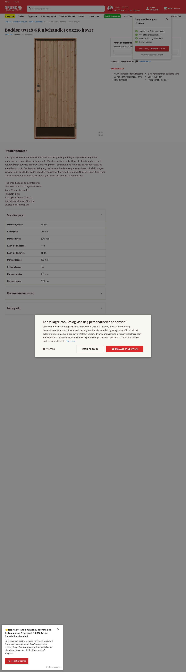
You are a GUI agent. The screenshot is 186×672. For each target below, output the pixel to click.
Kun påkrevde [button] (90, 348)
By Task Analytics (53, 667)
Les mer (71, 340)
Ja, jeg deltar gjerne (16, 661)
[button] (49, 349)
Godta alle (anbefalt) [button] (124, 348)
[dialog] (93, 336)
